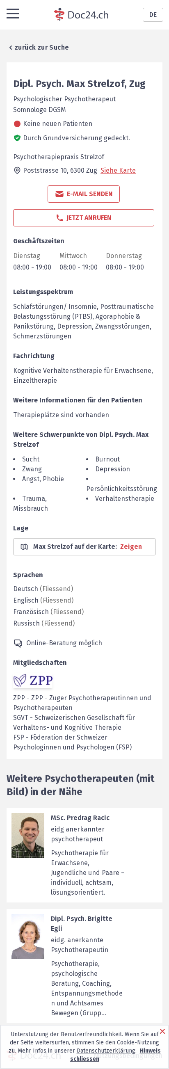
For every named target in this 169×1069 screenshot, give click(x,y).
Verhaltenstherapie (124, 499)
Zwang (32, 469)
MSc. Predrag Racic (80, 818)
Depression (112, 469)
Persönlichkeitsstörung (121, 489)
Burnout (107, 459)
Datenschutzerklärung (106, 1050)
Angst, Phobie (43, 479)
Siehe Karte (118, 170)
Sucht (30, 459)
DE (153, 14)
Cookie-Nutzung (138, 1042)
